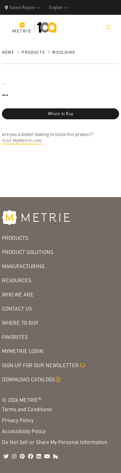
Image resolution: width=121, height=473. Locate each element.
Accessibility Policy (23, 431)
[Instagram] (14, 456)
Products (33, 52)
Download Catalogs (28, 379)
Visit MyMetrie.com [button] (22, 140)
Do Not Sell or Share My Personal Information (54, 442)
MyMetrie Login (22, 351)
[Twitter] (6, 456)
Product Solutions (27, 252)
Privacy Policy (18, 420)
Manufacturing (23, 266)
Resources (16, 280)
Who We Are (18, 294)
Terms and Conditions (27, 409)
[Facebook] (30, 456)
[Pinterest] (22, 456)
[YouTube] (47, 456)
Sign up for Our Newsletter (40, 365)
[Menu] (108, 27)
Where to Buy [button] (60, 113)
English (56, 7)
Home (8, 52)
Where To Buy (20, 322)
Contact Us (17, 308)
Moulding (63, 52)
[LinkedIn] (38, 456)
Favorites (15, 336)
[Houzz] (55, 456)
